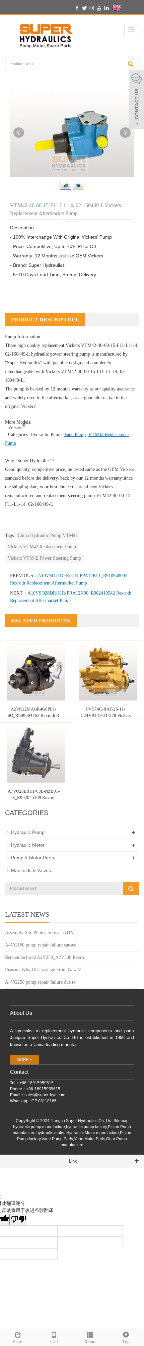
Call (54, 1341)
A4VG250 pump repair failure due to (40, 982)
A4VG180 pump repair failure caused (40, 944)
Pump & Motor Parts (32, 857)
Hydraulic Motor (28, 845)
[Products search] (131, 64)
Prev (18, 132)
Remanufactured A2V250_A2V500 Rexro (44, 957)
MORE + (24, 1059)
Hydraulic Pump (46, 434)
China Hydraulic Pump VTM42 (48, 535)
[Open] (136, 100)
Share (18, 1341)
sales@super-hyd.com (44, 1095)
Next (125, 132)
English (129, 7)
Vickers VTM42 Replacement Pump (42, 546)
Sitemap (121, 1120)
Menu (90, 1341)
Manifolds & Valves (31, 870)
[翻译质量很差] (18, 1219)
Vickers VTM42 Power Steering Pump (44, 558)
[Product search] (131, 888)
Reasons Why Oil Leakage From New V (43, 969)
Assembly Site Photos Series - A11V (39, 932)
